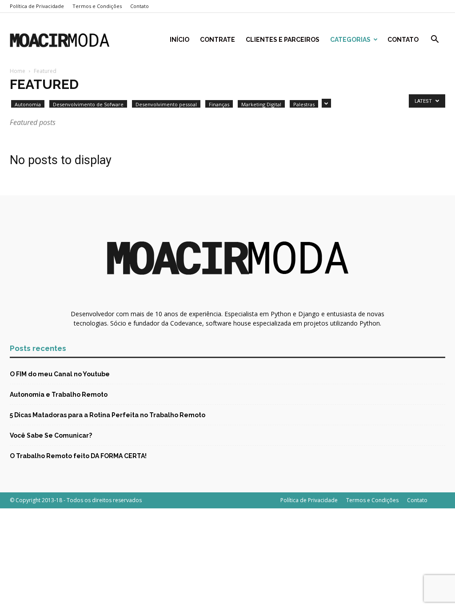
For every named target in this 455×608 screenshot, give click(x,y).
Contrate (217, 39)
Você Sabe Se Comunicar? (51, 435)
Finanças (219, 104)
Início (179, 39)
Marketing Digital (261, 104)
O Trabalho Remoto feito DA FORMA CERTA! (78, 455)
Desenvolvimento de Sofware (88, 104)
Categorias (350, 39)
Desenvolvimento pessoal (166, 104)
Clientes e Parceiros (282, 39)
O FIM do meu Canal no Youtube (60, 374)
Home (17, 71)
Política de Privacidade (37, 6)
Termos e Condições (97, 6)
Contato (139, 6)
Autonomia (28, 104)
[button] (434, 40)
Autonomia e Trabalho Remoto (59, 394)
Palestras (304, 104)
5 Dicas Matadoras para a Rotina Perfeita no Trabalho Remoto (107, 415)
